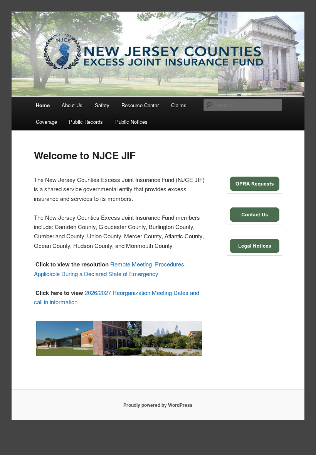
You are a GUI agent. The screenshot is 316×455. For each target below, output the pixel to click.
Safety (102, 105)
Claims (179, 105)
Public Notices (131, 121)
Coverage (46, 121)
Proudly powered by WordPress (158, 404)
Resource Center (140, 105)
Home (43, 105)
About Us (72, 105)
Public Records (86, 121)
